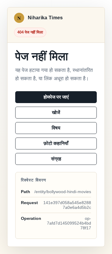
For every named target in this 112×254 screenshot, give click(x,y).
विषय (56, 127)
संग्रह (56, 158)
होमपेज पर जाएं (56, 97)
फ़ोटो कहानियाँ (56, 143)
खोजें (56, 112)
